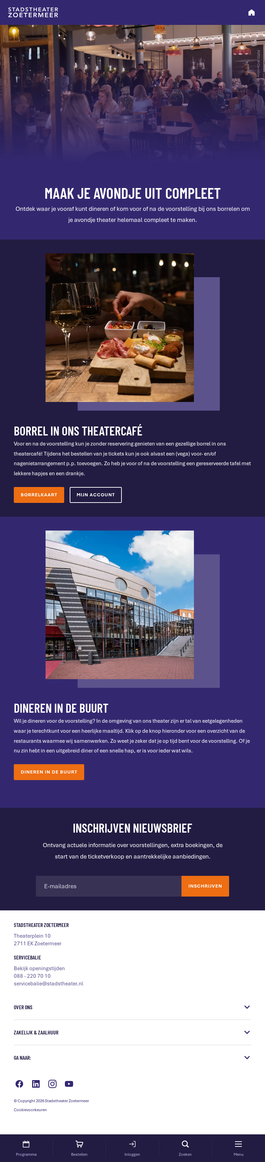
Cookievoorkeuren (30, 1109)
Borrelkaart (39, 495)
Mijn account (96, 495)
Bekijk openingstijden (39, 968)
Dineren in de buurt (49, 772)
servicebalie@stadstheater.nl (48, 983)
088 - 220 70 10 (32, 976)
